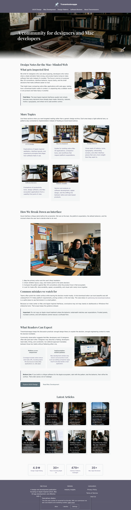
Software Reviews (76, 9)
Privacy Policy (92, 489)
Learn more (71, 502)
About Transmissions (91, 9)
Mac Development (49, 9)
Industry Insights (61, 183)
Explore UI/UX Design (30, 384)
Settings (74, 506)
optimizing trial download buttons (99, 298)
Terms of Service (92, 493)
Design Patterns (63, 9)
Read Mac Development (51, 384)
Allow (56, 506)
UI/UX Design (36, 9)
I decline (65, 506)
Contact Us (92, 496)
